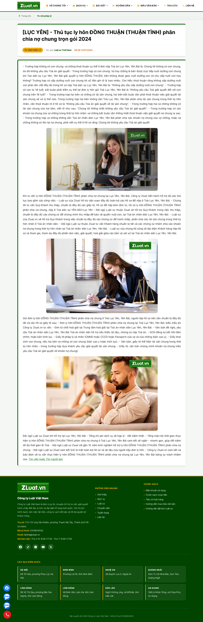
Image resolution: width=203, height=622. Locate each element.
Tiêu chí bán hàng (154, 499)
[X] (51, 547)
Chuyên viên (103, 508)
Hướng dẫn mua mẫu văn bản (160, 504)
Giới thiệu (102, 494)
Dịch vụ (101, 499)
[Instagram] (35, 547)
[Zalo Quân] (6, 605)
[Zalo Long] (6, 596)
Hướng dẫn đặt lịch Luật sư (159, 508)
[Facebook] (6, 588)
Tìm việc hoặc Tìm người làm (46, 459)
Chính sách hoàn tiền (156, 495)
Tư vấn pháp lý (44, 16)
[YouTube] (43, 547)
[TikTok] (28, 547)
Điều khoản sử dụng (156, 490)
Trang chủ (26, 16)
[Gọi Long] (7, 615)
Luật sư (101, 503)
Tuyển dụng (103, 512)
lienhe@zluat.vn (32, 534)
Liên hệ (100, 517)
